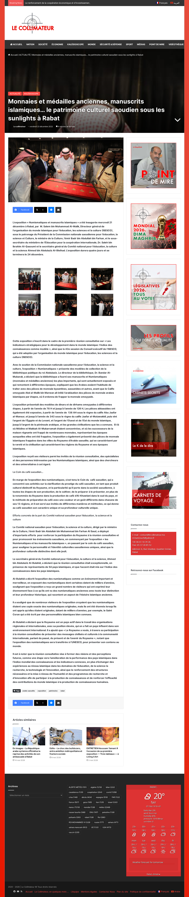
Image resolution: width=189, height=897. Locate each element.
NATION (30, 44)
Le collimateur (19, 126)
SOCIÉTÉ (43, 44)
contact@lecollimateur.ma (152, 534)
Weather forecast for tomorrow (148, 862)
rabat (62, 691)
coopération (94, 792)
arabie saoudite (28, 691)
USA (107, 827)
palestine (108, 812)
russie (99, 822)
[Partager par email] (58, 210)
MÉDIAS (141, 44)
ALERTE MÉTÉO (78, 787)
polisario (75, 817)
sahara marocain (78, 827)
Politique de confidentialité (143, 891)
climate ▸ (153, 874)
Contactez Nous (107, 891)
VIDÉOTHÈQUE (176, 44)
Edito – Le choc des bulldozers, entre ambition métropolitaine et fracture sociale (66, 751)
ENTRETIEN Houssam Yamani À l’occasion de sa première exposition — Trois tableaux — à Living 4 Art (103, 752)
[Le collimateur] (33, 23)
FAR (116, 797)
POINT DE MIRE (156, 44)
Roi (101, 817)
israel (113, 802)
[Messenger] (51, 210)
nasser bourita (77, 812)
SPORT (129, 44)
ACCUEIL (17, 44)
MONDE (92, 44)
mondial (89, 807)
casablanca (76, 792)
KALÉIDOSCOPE (75, 44)
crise (73, 797)
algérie (96, 787)
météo (104, 807)
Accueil (14, 55)
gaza (87, 802)
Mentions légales (89, 891)
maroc (74, 807)
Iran (100, 802)
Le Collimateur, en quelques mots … (52, 891)
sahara (113, 822)
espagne (102, 797)
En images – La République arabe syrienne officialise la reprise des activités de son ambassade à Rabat (26, 752)
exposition (42, 691)
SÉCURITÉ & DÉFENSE (111, 44)
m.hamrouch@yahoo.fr (143, 538)
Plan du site (122, 891)
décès (87, 797)
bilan (110, 787)
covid (111, 792)
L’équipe (75, 891)
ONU (93, 812)
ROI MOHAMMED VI (79, 822)
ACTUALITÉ (24, 55)
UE (94, 827)
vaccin (74, 832)
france (74, 802)
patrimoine (53, 691)
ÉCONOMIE (57, 44)
